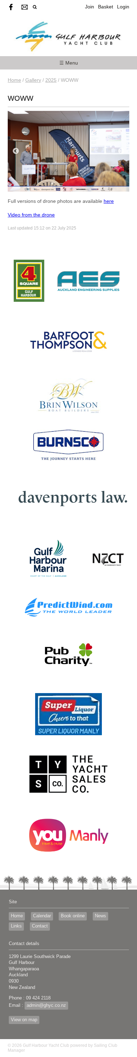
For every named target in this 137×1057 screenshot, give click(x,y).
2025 (51, 80)
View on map (24, 1019)
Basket (105, 6)
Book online (73, 915)
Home (14, 80)
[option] (68, 151)
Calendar (42, 915)
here (109, 201)
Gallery (33, 80)
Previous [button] (15, 151)
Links (16, 926)
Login (123, 6)
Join (89, 6)
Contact (40, 926)
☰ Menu (68, 63)
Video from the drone (31, 215)
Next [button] (121, 151)
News (100, 915)
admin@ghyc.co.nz (46, 1005)
